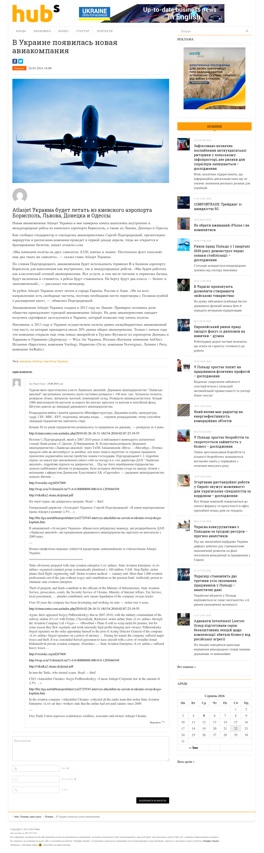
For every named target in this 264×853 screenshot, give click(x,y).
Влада (21, 31)
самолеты (49, 361)
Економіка (42, 31)
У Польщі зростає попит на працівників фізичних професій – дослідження (222, 371)
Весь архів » (185, 761)
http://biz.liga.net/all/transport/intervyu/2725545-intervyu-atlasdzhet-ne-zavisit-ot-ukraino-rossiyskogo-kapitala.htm (95, 520)
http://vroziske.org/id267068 (47, 482)
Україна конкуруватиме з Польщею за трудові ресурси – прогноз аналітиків (221, 531)
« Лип (193, 747)
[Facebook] (14, 61)
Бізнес (64, 31)
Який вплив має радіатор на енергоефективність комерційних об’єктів (218, 416)
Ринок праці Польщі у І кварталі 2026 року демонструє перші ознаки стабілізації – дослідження (222, 253)
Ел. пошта (67, 779)
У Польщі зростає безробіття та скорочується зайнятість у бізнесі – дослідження (221, 441)
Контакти (105, 31)
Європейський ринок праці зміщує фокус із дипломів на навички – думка (219, 331)
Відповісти (155, 722)
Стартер (82, 31)
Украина (62, 361)
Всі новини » (186, 666)
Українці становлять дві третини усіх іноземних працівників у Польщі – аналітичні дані (215, 583)
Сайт (65, 789)
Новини (19, 68)
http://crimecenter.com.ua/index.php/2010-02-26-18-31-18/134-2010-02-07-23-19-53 (84, 433)
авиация (25, 361)
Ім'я (64, 768)
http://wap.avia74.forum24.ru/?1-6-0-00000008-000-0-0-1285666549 (74, 489)
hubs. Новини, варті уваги (36, 13)
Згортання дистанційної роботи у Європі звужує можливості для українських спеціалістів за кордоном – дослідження (222, 489)
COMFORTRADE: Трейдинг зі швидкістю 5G (218, 206)
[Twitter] (20, 61)
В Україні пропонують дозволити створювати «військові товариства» (214, 291)
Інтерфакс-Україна (211, 840)
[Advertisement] (87, 355)
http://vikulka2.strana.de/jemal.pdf (51, 495)
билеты (37, 361)
